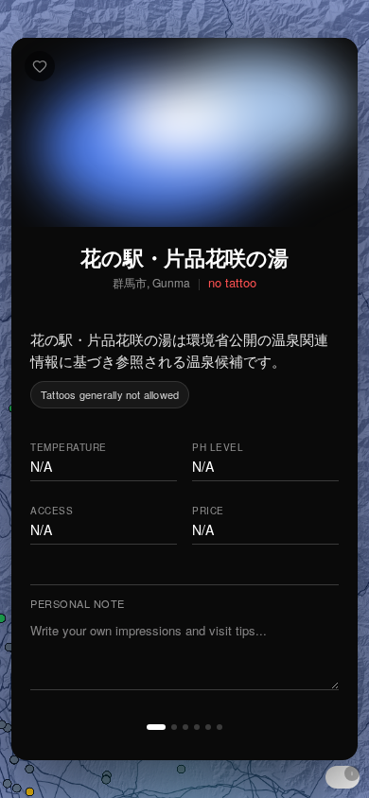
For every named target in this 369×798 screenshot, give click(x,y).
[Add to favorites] (40, 66)
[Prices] (197, 727)
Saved (251, 762)
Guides (171, 762)
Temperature (68, 448)
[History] (208, 727)
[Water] (174, 727)
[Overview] (156, 727)
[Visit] (185, 727)
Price (208, 510)
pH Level (217, 448)
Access (51, 510)
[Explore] (219, 727)
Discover (81, 762)
